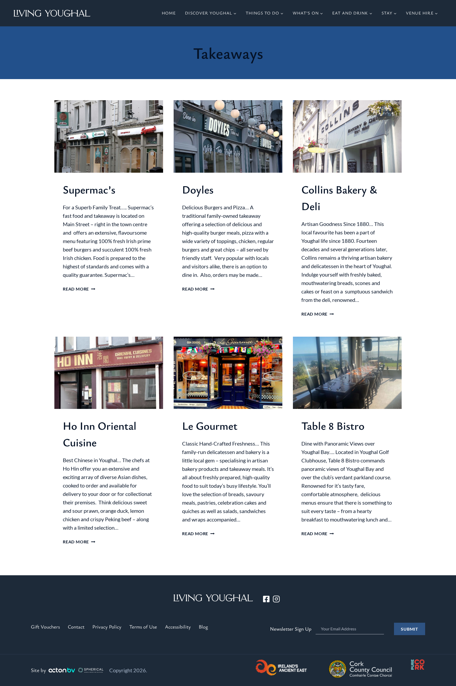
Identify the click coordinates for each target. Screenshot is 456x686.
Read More (79, 288)
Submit (409, 628)
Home (169, 13)
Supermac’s (89, 189)
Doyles (197, 189)
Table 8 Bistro (332, 425)
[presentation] (108, 136)
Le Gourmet (210, 425)
